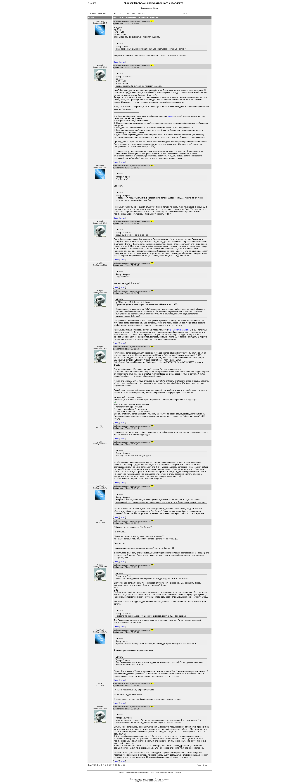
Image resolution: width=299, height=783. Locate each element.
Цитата (122, 62)
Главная (121, 772)
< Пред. (132, 13)
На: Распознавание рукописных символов (131, 21)
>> (144, 13)
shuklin (100, 263)
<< (128, 13)
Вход (155, 8)
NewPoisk (100, 21)
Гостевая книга (153, 772)
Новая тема (101, 13)
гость (100, 426)
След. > (140, 13)
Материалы (130, 772)
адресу (167, 779)
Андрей (100, 65)
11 (119, 765)
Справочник (141, 772)
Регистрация (146, 8)
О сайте (178, 772)
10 (116, 765)
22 (124, 765)
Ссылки (170, 772)
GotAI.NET (92, 3)
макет (170, 116)
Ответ (116, 62)
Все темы (92, 13)
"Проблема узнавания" (178, 330)
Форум (163, 772)
